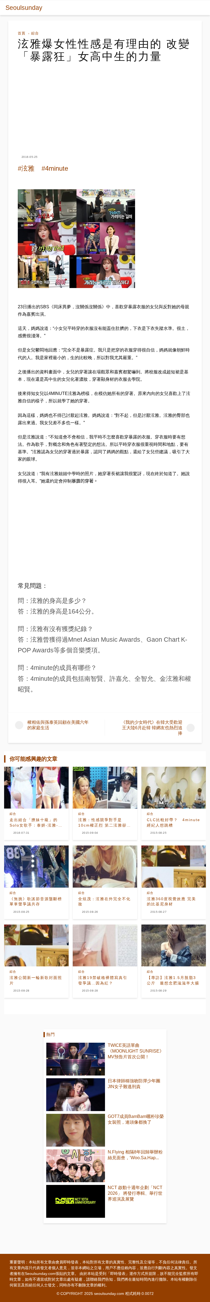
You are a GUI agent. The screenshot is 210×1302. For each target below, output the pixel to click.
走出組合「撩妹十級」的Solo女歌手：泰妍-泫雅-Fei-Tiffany (34, 823)
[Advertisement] (105, 103)
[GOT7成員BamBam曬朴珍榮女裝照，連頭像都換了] (75, 1130)
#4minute (55, 168)
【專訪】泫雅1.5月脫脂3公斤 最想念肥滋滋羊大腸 (173, 980)
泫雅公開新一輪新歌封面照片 (36, 980)
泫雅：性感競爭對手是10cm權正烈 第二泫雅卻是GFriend (104, 823)
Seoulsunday (23, 7)
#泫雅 (26, 168)
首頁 (21, 33)
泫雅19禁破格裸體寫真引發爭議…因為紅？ (102, 980)
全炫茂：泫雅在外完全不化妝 (104, 901)
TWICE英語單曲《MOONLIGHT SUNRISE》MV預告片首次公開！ (136, 1051)
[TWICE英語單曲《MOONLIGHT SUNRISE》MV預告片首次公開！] (75, 1059)
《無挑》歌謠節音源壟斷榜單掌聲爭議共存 (36, 901)
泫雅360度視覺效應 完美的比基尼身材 (171, 901)
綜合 (35, 33)
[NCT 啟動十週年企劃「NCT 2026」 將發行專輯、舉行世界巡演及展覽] (75, 1201)
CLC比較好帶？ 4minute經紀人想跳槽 (173, 822)
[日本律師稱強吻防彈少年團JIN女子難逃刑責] (75, 1094)
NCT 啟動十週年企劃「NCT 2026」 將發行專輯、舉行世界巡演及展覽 (135, 1193)
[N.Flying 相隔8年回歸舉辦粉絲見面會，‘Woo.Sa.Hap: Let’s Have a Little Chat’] (75, 1165)
